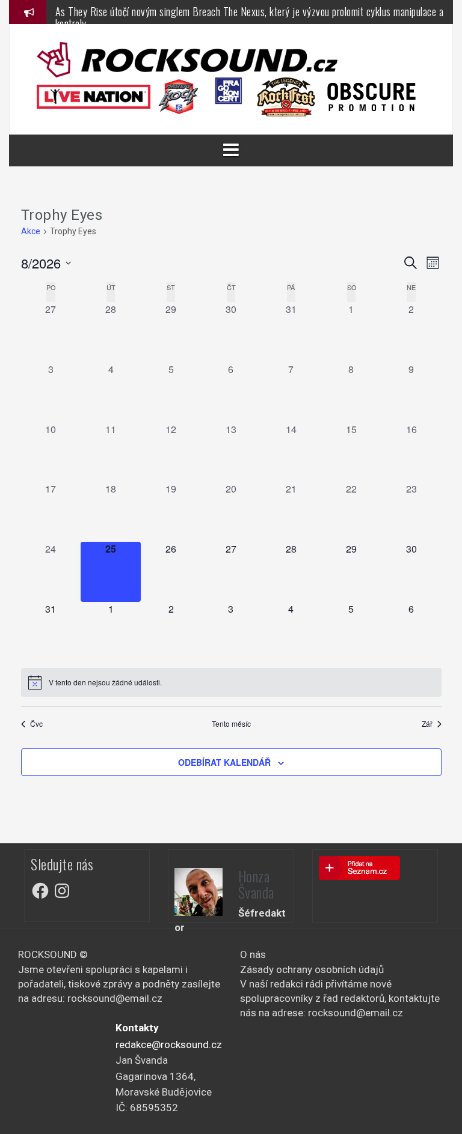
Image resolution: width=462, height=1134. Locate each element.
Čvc (36, 724)
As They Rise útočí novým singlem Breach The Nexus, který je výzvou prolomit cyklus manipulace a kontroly (249, 17)
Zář (427, 724)
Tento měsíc (231, 724)
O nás (253, 954)
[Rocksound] (187, 59)
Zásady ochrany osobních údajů (312, 969)
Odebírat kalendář (224, 762)
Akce (30, 231)
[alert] (231, 682)
